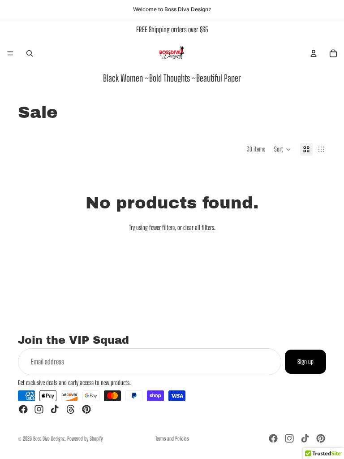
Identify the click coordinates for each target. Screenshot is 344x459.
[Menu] (10, 53)
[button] (282, 149)
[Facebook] (23, 409)
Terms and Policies (172, 438)
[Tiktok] (54, 409)
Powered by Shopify (85, 438)
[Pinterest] (86, 409)
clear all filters (198, 227)
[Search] (29, 53)
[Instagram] (39, 409)
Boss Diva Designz (48, 438)
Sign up (305, 361)
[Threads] (70, 409)
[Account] (313, 53)
